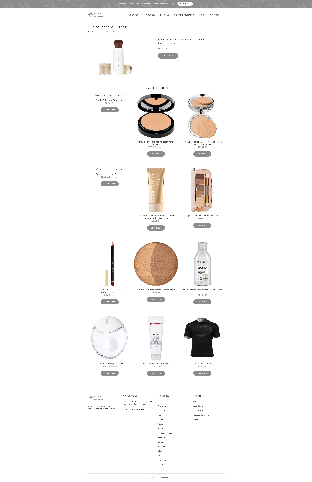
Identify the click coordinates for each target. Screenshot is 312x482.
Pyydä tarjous (185, 4)
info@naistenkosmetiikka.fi (134, 409)
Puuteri (190, 39)
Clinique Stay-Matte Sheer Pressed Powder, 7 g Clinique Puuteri (202, 143)
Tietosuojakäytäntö (201, 415)
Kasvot (183, 39)
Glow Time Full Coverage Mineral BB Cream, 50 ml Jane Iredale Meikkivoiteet (156, 217)
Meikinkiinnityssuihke (184, 14)
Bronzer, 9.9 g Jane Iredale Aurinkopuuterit (156, 290)
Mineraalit (162, 437)
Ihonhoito (164, 14)
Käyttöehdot (198, 410)
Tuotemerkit (215, 14)
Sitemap (196, 419)
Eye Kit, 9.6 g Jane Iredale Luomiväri (202, 216)
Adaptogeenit (164, 401)
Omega (161, 442)
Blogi (201, 14)
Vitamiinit (161, 464)
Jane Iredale (198, 39)
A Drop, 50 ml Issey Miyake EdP (109, 363)
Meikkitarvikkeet (165, 433)
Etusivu (91, 31)
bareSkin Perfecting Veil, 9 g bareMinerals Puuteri (156, 143)
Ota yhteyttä (198, 406)
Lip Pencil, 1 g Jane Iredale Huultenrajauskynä (109, 291)
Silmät (160, 451)
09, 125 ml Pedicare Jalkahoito (156, 363)
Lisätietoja (168, 56)
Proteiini (161, 446)
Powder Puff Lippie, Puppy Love (110, 100)
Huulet (160, 415)
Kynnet (161, 428)
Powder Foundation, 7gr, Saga (109, 174)
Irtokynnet (149, 14)
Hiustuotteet (133, 14)
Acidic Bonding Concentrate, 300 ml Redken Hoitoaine (202, 291)
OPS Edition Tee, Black (202, 363)
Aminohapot (163, 406)
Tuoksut (161, 455)
